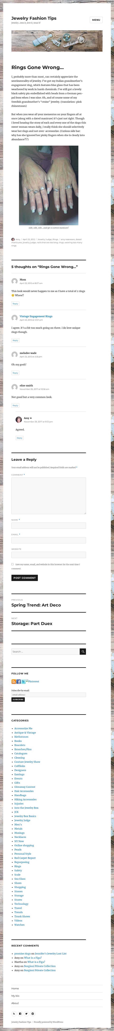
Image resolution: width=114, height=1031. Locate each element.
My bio (15, 995)
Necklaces (20, 837)
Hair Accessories (24, 791)
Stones (18, 891)
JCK (16, 811)
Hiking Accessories (25, 799)
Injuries (18, 803)
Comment (18, 475)
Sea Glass (19, 878)
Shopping (20, 887)
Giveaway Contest (24, 786)
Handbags (20, 795)
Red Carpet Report (25, 857)
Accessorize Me (23, 728)
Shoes (18, 882)
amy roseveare (68, 239)
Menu (96, 20)
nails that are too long (47, 242)
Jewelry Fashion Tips (33, 18)
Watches (19, 924)
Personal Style (22, 853)
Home (15, 988)
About (15, 1003)
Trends (18, 912)
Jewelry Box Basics (25, 816)
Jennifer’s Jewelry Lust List (51, 953)
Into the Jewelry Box (26, 807)
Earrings (19, 774)
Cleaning (19, 757)
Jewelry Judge (45, 239)
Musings (19, 832)
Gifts (17, 782)
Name (15, 520)
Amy (18, 239)
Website (16, 549)
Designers (20, 770)
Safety (18, 870)
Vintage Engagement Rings (36, 316)
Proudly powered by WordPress (48, 1022)
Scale (17, 874)
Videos (18, 920)
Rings (55, 239)
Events (18, 778)
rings (61, 242)
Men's (18, 824)
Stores (18, 899)
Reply (15, 303)
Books (18, 740)
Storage (19, 895)
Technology (21, 903)
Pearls (18, 849)
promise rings (22, 953)
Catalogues (20, 753)
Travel (18, 908)
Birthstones (21, 736)
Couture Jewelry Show (27, 761)
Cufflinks (19, 766)
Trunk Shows (22, 916)
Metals (18, 828)
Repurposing (21, 862)
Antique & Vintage (25, 732)
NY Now (19, 841)
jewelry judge (29, 242)
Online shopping (24, 845)
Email (15, 534)
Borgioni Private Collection (40, 966)
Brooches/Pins (22, 749)
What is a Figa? (33, 957)
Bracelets (19, 745)
